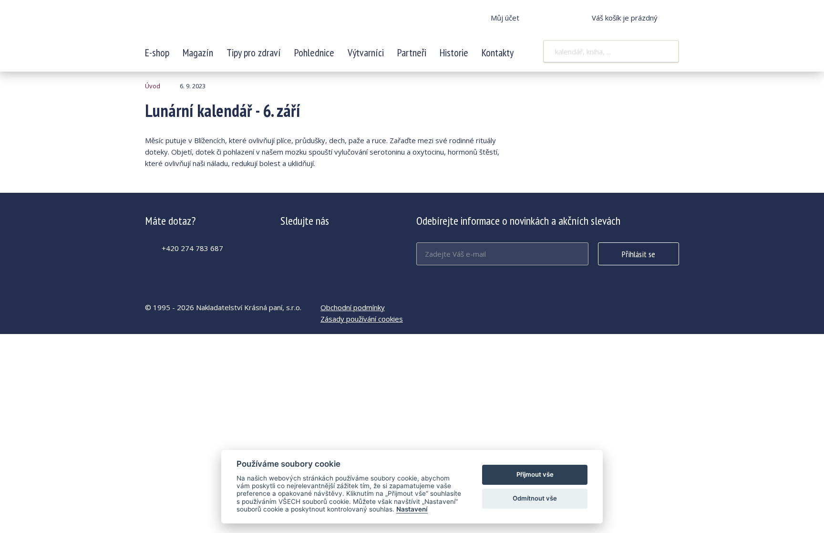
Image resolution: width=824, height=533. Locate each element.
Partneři (411, 52)
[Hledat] (665, 51)
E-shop (157, 52)
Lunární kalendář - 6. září (208, 24)
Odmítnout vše (535, 498)
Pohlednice (314, 52)
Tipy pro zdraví (254, 52)
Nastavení (412, 509)
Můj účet (505, 17)
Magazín (198, 52)
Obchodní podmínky (352, 307)
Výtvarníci (366, 52)
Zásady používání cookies (361, 319)
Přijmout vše (535, 474)
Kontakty (498, 52)
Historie (454, 52)
